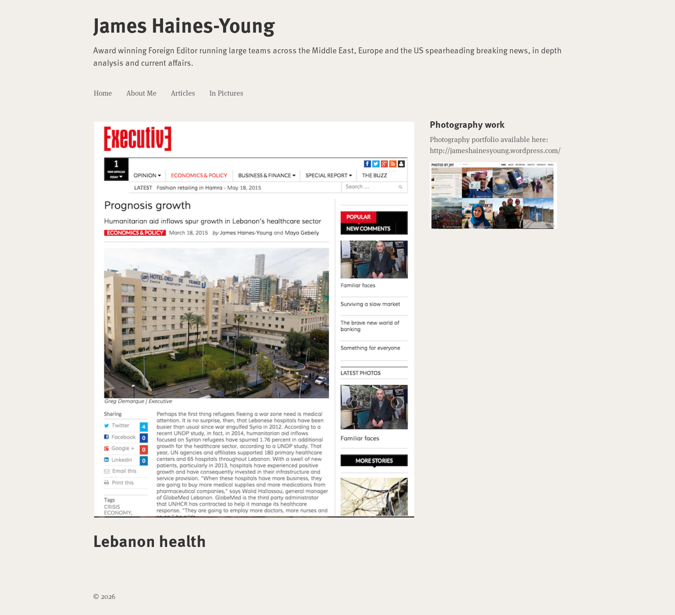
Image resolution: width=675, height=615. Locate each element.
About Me (141, 93)
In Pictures (226, 93)
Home (103, 93)
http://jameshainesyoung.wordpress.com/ (495, 150)
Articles (183, 93)
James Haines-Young (184, 24)
